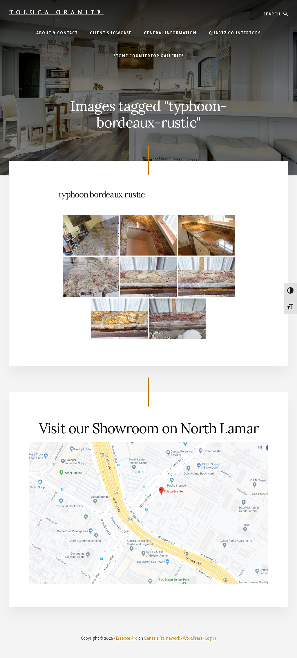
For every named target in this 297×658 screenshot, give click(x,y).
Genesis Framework (162, 638)
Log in (210, 638)
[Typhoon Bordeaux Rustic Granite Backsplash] (148, 277)
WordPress (192, 638)
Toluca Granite (56, 12)
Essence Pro (126, 638)
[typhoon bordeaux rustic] (91, 235)
